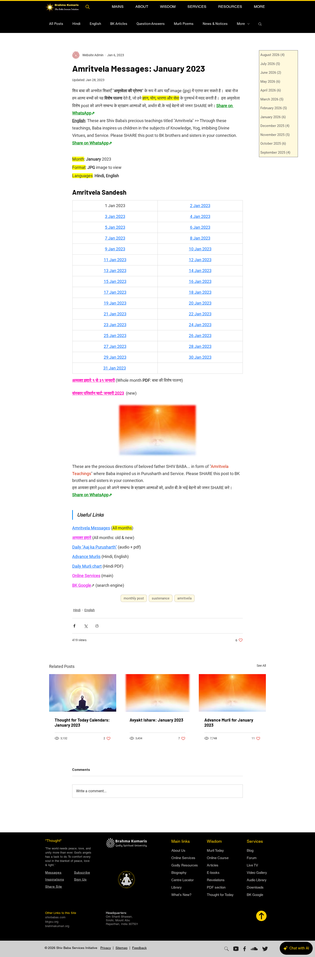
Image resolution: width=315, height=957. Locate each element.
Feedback (139, 948)
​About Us (178, 850)
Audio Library (257, 880)
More (241, 24)
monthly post (134, 598)
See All (261, 665)
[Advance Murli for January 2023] (232, 693)
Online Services (183, 858)
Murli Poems (183, 24)
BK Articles (118, 24)
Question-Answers (151, 24)
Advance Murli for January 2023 (228, 722)
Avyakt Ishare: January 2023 (156, 719)
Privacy (105, 948)
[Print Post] (97, 626)
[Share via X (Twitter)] (85, 626)
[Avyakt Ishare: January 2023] (157, 693)
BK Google (255, 895)
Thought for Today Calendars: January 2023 (82, 722)
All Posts (56, 24)
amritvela (184, 598)
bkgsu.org (51, 921)
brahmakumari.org (57, 926)
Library (176, 887)
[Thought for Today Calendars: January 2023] (82, 693)
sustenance (160, 598)
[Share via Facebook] (74, 626)
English (95, 24)
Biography (179, 873)
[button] (117, 6)
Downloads (255, 887)
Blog (250, 850)
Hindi (76, 24)
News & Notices (215, 24)
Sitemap (122, 948)
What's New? (181, 895)
